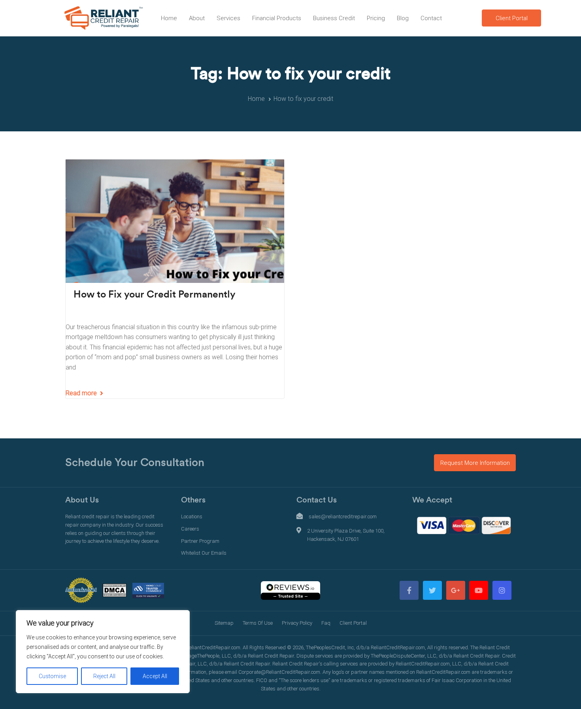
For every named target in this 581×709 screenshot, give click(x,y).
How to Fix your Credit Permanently (155, 295)
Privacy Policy (297, 623)
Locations (191, 516)
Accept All (155, 676)
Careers (190, 529)
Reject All (104, 676)
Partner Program (200, 541)
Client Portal (353, 623)
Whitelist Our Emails (203, 553)
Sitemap (224, 623)
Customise (52, 676)
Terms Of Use (258, 623)
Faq (325, 623)
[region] (103, 651)
